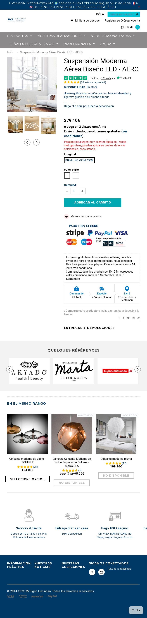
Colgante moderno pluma (116, 458)
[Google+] (138, 317)
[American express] (23, 596)
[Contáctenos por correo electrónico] (119, 317)
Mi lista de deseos (87, 20)
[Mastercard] (37, 596)
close (139, 6)
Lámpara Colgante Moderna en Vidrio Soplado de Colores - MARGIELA (72, 462)
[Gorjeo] (128, 317)
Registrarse (112, 20)
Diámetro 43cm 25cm (79, 160)
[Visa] (11, 596)
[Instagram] (101, 572)
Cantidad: (70, 185)
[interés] (133, 317)
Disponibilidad (74, 87)
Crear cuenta (132, 20)
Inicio (10, 52)
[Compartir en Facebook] (123, 317)
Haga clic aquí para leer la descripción (89, 106)
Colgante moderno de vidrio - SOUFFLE (27, 460)
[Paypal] (52, 596)
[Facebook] (92, 572)
